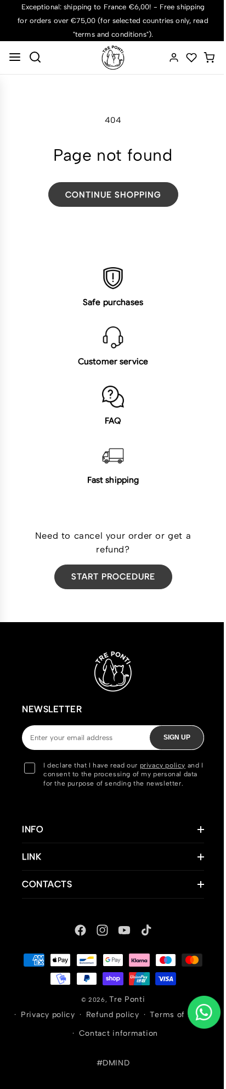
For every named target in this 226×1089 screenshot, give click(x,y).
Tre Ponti (123, 1008)
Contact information (152, 1042)
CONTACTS (47, 893)
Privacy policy (82, 1024)
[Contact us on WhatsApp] (204, 1012)
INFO (32, 838)
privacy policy (162, 765)
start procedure (113, 577)
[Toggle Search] (35, 57)
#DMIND (109, 1072)
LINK (31, 866)
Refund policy (146, 1024)
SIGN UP (176, 737)
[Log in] (174, 58)
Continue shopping (113, 195)
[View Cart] (209, 58)
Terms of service (69, 1042)
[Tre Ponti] (113, 57)
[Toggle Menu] (15, 58)
